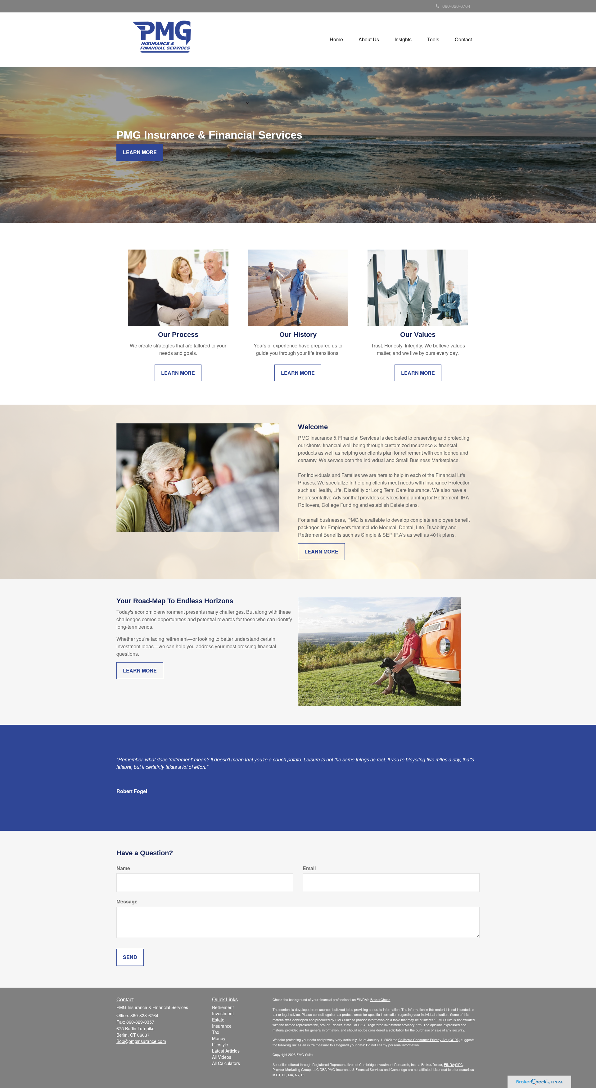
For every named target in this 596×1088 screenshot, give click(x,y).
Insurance (222, 1026)
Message (127, 901)
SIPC (459, 1064)
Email (309, 868)
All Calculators (226, 1063)
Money (218, 1038)
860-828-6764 (456, 6)
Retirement (223, 1007)
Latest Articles (226, 1051)
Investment (223, 1013)
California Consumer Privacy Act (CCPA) (429, 1039)
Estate (218, 1020)
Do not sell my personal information (392, 1044)
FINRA (449, 1064)
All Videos (221, 1057)
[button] (369, 39)
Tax (215, 1032)
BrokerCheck (380, 999)
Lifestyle (220, 1044)
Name (123, 868)
